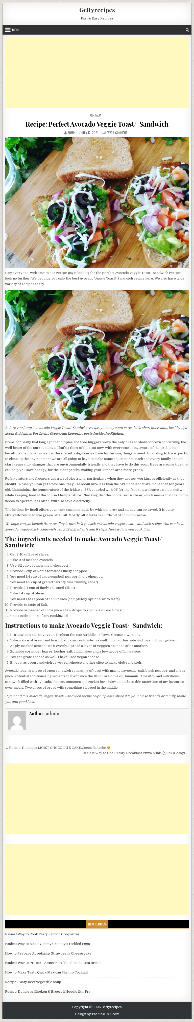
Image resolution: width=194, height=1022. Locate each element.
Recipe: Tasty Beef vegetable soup (33, 982)
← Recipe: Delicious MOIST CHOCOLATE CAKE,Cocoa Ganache (56, 748)
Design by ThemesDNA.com (97, 1014)
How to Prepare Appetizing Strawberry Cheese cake (48, 953)
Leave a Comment (116, 132)
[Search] (187, 30)
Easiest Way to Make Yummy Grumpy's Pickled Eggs (47, 944)
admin (72, 132)
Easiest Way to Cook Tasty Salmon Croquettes (42, 934)
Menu (15, 29)
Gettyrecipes (97, 10)
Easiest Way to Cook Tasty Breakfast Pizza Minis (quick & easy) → (136, 753)
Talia (97, 115)
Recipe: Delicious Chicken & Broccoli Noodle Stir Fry (48, 991)
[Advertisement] (97, 72)
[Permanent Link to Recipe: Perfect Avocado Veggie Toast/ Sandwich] (97, 202)
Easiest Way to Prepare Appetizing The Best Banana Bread (53, 963)
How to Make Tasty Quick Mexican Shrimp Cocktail (46, 972)
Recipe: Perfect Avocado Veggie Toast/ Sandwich (97, 124)
